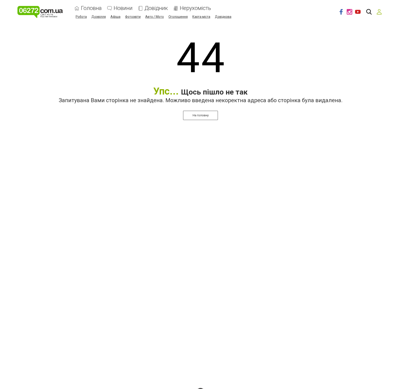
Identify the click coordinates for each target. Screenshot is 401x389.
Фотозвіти (133, 17)
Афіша (115, 17)
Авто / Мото (154, 17)
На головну (201, 115)
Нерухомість (195, 8)
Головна (91, 8)
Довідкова (223, 17)
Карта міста (201, 17)
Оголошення (178, 17)
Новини (123, 8)
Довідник (156, 8)
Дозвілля (98, 17)
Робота (81, 17)
